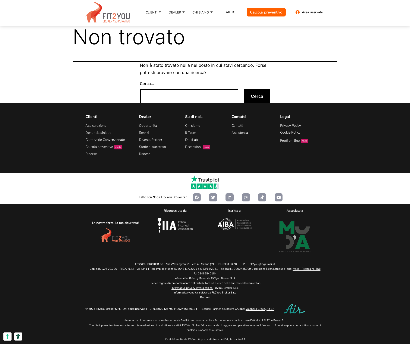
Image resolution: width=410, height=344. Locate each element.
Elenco (154, 283)
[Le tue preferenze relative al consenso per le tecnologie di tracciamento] (7, 336)
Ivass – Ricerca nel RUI (307, 269)
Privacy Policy (290, 125)
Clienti (151, 12)
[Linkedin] (229, 197)
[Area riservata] (297, 12)
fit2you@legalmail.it (262, 264)
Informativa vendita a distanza (192, 293)
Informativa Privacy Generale (192, 278)
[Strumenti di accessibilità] (18, 336)
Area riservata (312, 12)
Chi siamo (200, 12)
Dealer (175, 12)
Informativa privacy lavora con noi (192, 288)
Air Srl (270, 309)
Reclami (205, 297)
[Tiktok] (262, 197)
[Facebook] (197, 197)
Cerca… (147, 83)
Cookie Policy (290, 132)
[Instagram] (246, 197)
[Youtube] (278, 197)
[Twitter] (213, 197)
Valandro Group (255, 309)
